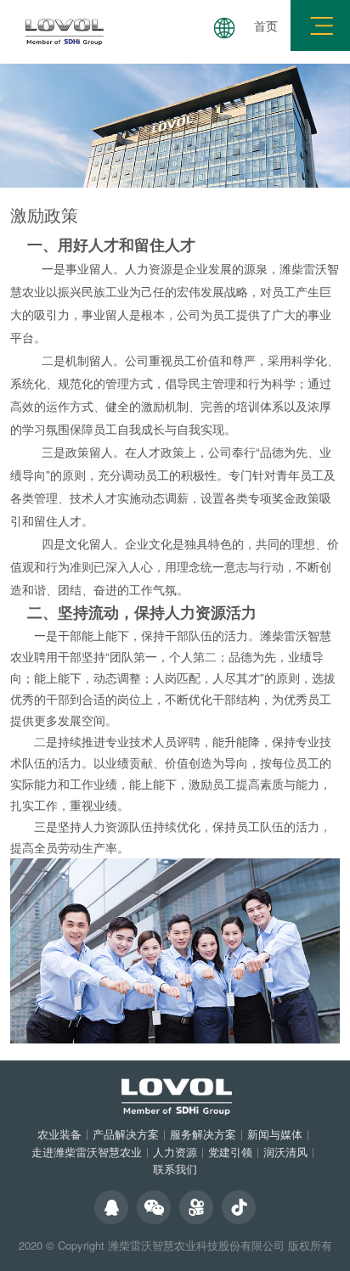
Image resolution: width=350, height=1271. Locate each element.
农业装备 (59, 1134)
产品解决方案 (126, 1134)
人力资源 (175, 1152)
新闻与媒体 (274, 1134)
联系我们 (175, 1169)
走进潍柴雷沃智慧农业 (86, 1152)
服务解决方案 (203, 1134)
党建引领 (230, 1152)
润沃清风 (285, 1152)
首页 (266, 25)
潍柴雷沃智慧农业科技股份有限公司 (196, 1245)
